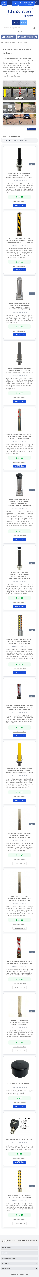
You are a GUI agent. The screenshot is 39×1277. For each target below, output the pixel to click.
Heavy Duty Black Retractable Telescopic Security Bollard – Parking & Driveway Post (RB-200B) (19, 175)
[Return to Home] (2, 42)
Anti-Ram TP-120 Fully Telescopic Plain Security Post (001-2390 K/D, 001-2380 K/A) (19, 898)
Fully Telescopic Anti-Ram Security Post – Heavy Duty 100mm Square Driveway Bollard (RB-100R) (19, 708)
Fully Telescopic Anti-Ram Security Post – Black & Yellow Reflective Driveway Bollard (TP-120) (19, 641)
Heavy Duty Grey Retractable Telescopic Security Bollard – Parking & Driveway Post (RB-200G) (19, 370)
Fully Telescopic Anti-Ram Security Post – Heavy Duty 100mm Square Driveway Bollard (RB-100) (19, 240)
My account (6, 1253)
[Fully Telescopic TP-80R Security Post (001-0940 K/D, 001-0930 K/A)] (19, 946)
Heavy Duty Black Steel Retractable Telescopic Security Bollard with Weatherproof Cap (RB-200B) (19, 575)
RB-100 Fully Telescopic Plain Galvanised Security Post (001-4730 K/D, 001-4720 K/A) (19, 835)
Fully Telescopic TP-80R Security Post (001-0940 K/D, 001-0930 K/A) (19, 962)
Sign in (20, 31)
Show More (31, 129)
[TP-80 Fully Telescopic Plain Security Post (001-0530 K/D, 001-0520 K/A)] (19, 1006)
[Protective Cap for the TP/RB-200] (19, 1069)
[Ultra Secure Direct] (19, 12)
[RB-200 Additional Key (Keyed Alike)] (19, 1125)
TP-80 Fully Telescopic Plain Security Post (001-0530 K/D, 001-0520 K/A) (19, 1023)
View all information (19, 201)
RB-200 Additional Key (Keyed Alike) (19, 1140)
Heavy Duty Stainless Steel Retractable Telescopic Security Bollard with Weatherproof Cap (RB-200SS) (19, 502)
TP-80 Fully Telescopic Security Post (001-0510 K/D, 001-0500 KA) (19, 1196)
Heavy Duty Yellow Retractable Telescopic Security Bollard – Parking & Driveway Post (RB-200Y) (19, 771)
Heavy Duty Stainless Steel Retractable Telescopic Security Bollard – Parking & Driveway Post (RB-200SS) (19, 306)
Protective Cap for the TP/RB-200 (19, 1084)
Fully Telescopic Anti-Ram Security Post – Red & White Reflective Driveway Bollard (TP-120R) (19, 436)
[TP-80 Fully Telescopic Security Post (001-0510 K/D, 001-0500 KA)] (19, 1180)
